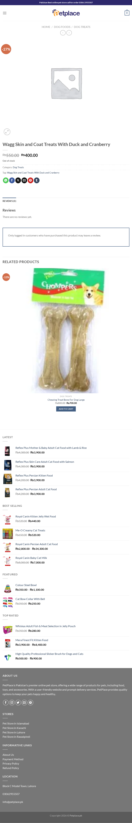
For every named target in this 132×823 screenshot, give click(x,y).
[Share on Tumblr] (37, 180)
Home (46, 26)
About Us (8, 754)
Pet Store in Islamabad (16, 723)
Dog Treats (82, 26)
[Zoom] (7, 131)
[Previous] (4, 423)
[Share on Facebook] (12, 180)
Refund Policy (11, 768)
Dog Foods (62, 26)
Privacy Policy (11, 763)
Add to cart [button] (66, 409)
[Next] (15, 130)
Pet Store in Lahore (14, 732)
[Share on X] (18, 180)
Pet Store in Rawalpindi (16, 736)
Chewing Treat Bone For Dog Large (66, 399)
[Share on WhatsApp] (6, 180)
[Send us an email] (24, 702)
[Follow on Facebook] (6, 702)
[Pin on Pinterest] (30, 180)
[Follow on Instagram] (12, 702)
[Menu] (5, 13)
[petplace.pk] (66, 13)
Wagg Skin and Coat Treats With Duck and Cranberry (33, 172)
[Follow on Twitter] (18, 702)
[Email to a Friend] (24, 180)
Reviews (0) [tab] (9, 201)
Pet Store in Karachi (14, 727)
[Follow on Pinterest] (30, 702)
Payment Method (13, 759)
